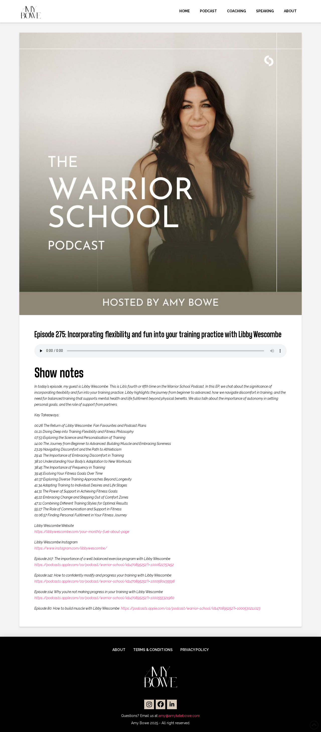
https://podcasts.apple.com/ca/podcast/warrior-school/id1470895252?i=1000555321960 (104, 598)
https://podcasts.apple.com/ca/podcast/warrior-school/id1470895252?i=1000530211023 (190, 608)
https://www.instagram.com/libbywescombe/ (70, 548)
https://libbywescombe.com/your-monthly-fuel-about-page (81, 532)
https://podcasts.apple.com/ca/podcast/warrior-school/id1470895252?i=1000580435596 (104, 581)
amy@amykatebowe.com (179, 716)
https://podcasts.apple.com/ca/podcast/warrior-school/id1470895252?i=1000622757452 (104, 565)
